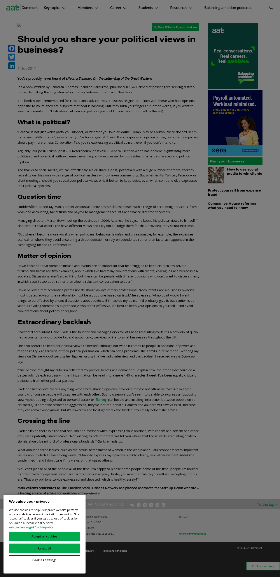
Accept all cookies (45, 536)
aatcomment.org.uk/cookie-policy (31, 527)
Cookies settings (44, 560)
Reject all (44, 548)
